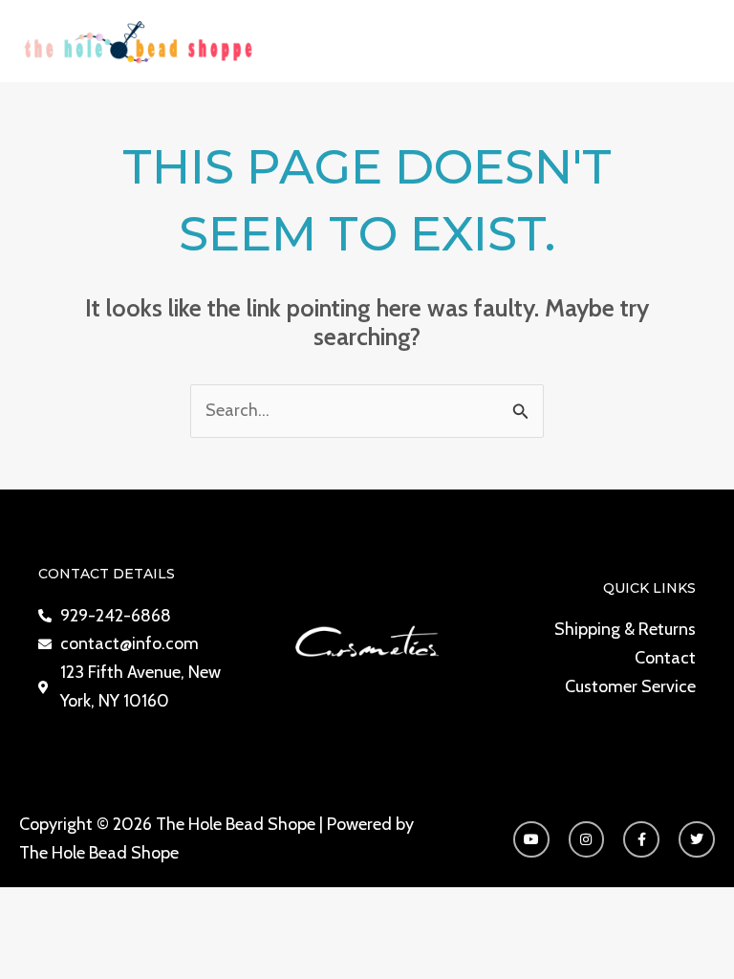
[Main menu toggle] (693, 40)
